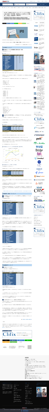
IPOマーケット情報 (30, 359)
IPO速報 (34, 359)
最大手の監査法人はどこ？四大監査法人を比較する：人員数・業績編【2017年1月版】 (41, 98)
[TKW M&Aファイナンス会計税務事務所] (39, 162)
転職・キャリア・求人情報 (28, 378)
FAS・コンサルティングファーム (33, 360)
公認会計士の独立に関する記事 (29, 403)
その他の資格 (30, 365)
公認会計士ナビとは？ (32, 1)
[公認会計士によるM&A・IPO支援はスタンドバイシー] (39, 158)
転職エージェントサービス (28, 390)
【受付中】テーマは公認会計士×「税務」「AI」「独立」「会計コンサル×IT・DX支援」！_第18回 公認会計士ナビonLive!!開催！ (41, 77)
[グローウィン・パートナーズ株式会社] (39, 183)
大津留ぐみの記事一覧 (28, 319)
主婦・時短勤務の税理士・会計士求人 (37, 365)
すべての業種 (26, 360)
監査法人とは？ (36, 218)
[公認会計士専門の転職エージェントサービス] (39, 58)
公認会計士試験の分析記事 (37, 223)
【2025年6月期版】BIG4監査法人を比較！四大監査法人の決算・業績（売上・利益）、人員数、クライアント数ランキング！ (41, 82)
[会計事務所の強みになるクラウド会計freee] (39, 172)
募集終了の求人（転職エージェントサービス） (41, 373)
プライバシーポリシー (41, 409)
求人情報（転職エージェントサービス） (30, 373)
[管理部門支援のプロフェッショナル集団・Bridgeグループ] (39, 150)
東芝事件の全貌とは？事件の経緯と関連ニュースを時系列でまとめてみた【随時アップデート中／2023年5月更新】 (41, 107)
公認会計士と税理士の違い (37, 220)
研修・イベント (27, 400)
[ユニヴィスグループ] (39, 169)
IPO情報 (26, 359)
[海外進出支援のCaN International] (39, 190)
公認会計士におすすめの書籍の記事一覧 (30, 370)
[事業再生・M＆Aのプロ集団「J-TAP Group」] (39, 165)
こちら (31, 44)
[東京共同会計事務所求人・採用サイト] (39, 180)
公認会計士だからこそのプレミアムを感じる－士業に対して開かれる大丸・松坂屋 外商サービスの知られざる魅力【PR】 (41, 102)
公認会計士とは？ (16, 392)
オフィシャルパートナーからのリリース (30, 368)
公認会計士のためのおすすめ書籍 (17, 390)
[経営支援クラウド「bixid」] (39, 187)
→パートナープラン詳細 (42, 193)
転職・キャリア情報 (44, 1)
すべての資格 (26, 365)
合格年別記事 (26, 386)
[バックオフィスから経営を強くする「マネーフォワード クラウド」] (39, 176)
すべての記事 (26, 364)
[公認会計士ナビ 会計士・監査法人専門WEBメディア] (5, 1)
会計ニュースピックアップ (28, 369)
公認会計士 (44, 365)
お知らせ (29, 374)
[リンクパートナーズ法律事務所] (39, 128)
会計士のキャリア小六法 (28, 393)
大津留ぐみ (24, 319)
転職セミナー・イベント (28, 398)
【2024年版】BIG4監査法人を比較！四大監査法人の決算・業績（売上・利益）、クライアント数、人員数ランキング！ (41, 94)
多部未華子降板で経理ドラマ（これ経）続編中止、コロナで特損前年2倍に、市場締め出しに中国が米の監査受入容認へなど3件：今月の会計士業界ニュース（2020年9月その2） (41, 88)
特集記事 (38, 1)
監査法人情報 (15, 388)
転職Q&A (40, 378)
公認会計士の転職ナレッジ (35, 378)
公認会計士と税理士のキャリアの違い (17, 397)
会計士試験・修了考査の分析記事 (17, 401)
